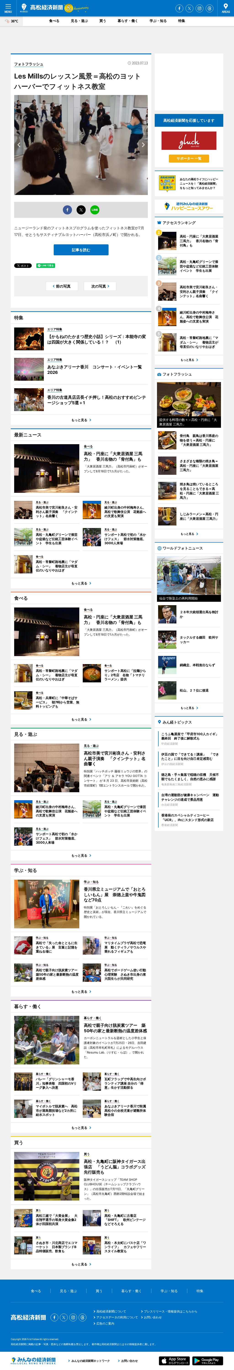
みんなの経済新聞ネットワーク (33, 1360)
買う (102, 20)
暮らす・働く (128, 20)
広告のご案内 (105, 1323)
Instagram (199, 8)
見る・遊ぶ (79, 20)
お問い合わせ (153, 1317)
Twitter (189, 8)
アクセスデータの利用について (117, 1317)
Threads (209, 8)
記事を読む (81, 250)
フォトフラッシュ (28, 64)
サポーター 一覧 (189, 158)
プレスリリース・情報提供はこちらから (170, 1311)
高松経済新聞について (111, 1311)
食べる (54, 20)
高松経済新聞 (41, 8)
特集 (181, 20)
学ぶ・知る (158, 20)
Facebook (179, 8)
